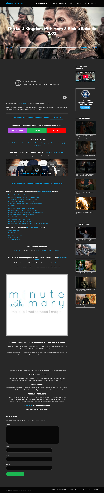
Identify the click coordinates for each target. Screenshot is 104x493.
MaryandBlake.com (44, 191)
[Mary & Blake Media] (15, 3)
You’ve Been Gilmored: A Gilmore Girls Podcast (21, 214)
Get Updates (89, 3)
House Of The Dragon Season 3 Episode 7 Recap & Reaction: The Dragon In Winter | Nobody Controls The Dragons (84, 137)
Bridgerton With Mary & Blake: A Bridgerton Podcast (23, 199)
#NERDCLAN (62, 3)
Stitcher (37, 250)
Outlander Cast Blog (14, 239)
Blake (58, 37)
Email (8, 455)
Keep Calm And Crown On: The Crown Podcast (21, 201)
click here (57, 263)
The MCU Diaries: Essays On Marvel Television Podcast (24, 197)
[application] (48, 47)
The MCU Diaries (13, 233)
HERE (58, 267)
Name (8, 446)
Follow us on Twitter (26, 143)
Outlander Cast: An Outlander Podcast (19, 219)
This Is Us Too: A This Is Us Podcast (18, 195)
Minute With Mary (13, 237)
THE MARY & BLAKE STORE (54, 152)
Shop (83, 489)
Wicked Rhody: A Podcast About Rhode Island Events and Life (25, 212)
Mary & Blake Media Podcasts (59, 489)
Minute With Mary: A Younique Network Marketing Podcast (25, 203)
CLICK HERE (28, 406)
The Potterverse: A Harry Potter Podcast (19, 221)
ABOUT (79, 3)
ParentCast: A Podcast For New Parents (19, 217)
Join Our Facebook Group (56, 143)
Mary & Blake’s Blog (13, 230)
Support (89, 489)
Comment (9, 424)
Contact (96, 489)
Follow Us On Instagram (40, 143)
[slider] (85, 48)
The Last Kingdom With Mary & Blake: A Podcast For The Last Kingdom (28, 223)
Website (8, 464)
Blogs (71, 489)
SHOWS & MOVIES (41, 3)
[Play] (11, 47)
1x (89, 47)
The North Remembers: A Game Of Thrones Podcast (23, 210)
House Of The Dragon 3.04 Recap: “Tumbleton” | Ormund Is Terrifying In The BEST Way (84, 192)
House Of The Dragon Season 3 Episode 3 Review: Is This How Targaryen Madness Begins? (85, 212)
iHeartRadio (56, 250)
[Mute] (82, 47)
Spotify (49, 250)
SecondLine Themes (26, 490)
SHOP (71, 3)
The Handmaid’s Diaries (15, 235)
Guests (77, 489)
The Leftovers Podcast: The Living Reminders (21, 208)
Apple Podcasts (18, 250)
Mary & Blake (22, 103)
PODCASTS (52, 3)
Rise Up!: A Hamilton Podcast (16, 206)
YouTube (43, 250)
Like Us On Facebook (13, 143)
